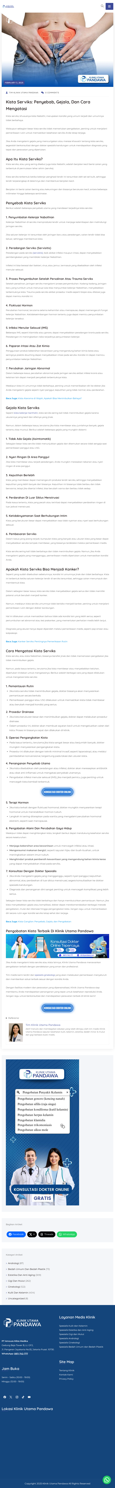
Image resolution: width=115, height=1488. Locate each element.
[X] (11, 1397)
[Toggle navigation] (109, 6)
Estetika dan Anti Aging (21, 1275)
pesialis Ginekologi (70, 1342)
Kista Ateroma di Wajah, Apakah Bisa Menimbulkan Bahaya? (50, 398)
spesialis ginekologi (45, 975)
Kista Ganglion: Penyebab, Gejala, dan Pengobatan (44, 921)
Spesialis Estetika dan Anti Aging (76, 1330)
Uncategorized (16, 1298)
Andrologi (13, 1263)
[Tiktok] (23, 1397)
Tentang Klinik (66, 1370)
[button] (107, 1480)
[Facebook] (5, 1397)
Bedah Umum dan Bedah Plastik (26, 1269)
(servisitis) (38, 253)
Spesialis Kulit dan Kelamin (73, 1325)
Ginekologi (14, 1286)
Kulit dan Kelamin (18, 1292)
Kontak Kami (66, 1374)
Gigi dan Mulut (16, 1281)
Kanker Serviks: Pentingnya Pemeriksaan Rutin (42, 641)
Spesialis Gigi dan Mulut (71, 1334)
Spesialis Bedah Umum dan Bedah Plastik (81, 1346)
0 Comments (52, 92)
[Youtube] (29, 1397)
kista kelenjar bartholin (26, 413)
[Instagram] (17, 1397)
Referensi (13, 1018)
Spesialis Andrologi (69, 1338)
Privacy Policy (66, 1378)
